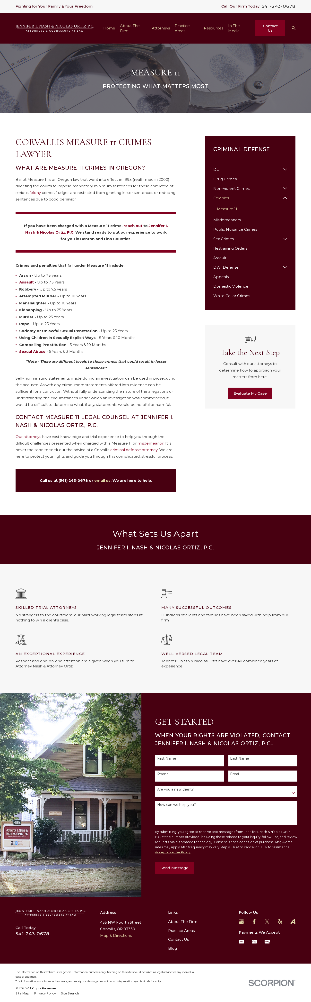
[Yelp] (280, 921)
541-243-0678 (278, 6)
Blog (172, 948)
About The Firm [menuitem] (130, 28)
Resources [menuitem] (213, 28)
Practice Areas (181, 930)
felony (35, 192)
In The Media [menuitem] (234, 28)
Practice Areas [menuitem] (182, 28)
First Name (166, 758)
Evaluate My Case (250, 393)
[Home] (55, 28)
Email (235, 774)
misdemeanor (151, 443)
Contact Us (270, 28)
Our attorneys (28, 436)
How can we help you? (176, 805)
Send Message (175, 867)
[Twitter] (267, 921)
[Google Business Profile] (241, 921)
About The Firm (182, 921)
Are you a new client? (175, 789)
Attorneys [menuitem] (161, 28)
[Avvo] (292, 921)
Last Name (239, 758)
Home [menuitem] (109, 28)
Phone (163, 774)
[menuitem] (247, 169)
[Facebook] (254, 921)
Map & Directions (116, 935)
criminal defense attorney (133, 449)
